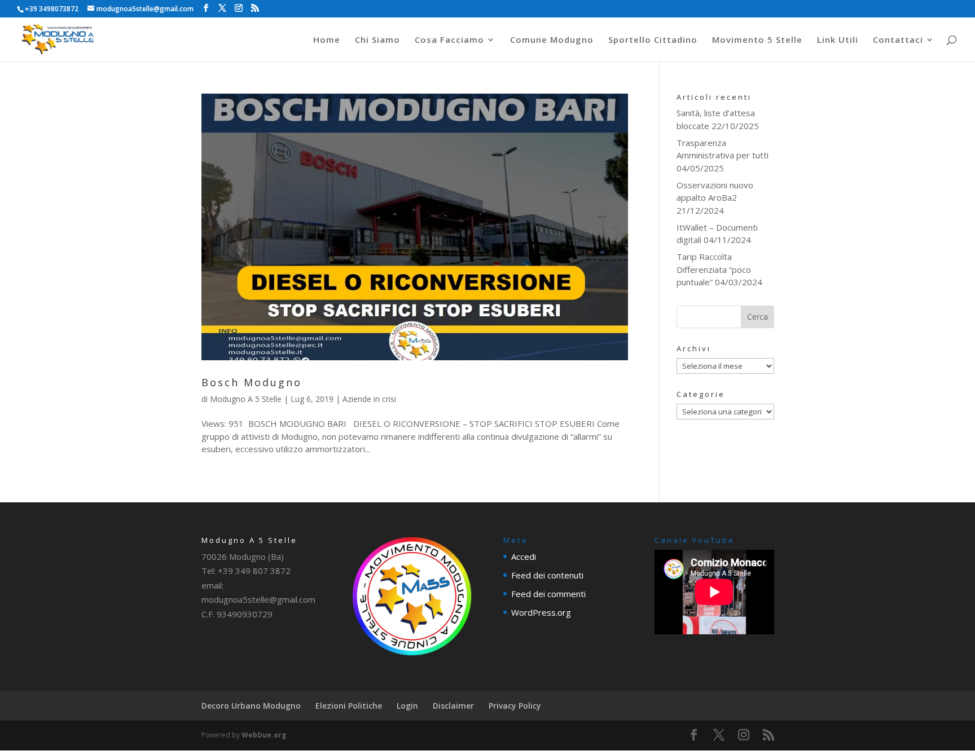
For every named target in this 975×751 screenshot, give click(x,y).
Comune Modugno (552, 40)
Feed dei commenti (548, 593)
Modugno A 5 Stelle (246, 399)
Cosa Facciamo (449, 40)
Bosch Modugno (251, 382)
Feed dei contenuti (547, 575)
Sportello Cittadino (652, 40)
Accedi (523, 556)
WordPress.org (541, 612)
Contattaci (898, 40)
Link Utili (837, 40)
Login (407, 705)
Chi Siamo (377, 40)
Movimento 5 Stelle (757, 40)
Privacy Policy (515, 705)
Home (326, 40)
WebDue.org (263, 735)
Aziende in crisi (369, 399)
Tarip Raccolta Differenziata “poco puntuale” (714, 269)
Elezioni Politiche (348, 705)
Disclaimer (453, 705)
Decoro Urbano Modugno (251, 705)
